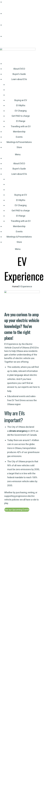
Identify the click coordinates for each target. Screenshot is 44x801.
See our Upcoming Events (16, 509)
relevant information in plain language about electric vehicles (22, 375)
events (22, 396)
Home (15, 286)
